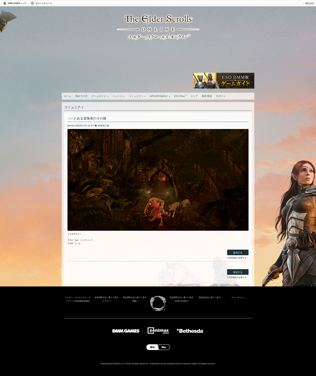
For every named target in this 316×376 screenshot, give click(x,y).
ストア (194, 96)
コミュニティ (136, 96)
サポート (221, 96)
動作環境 (207, 96)
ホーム (67, 96)
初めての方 (309, 3)
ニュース (118, 96)
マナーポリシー (238, 297)
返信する (237, 252)
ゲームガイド (99, 96)
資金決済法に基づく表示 (210, 297)
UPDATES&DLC (159, 96)
